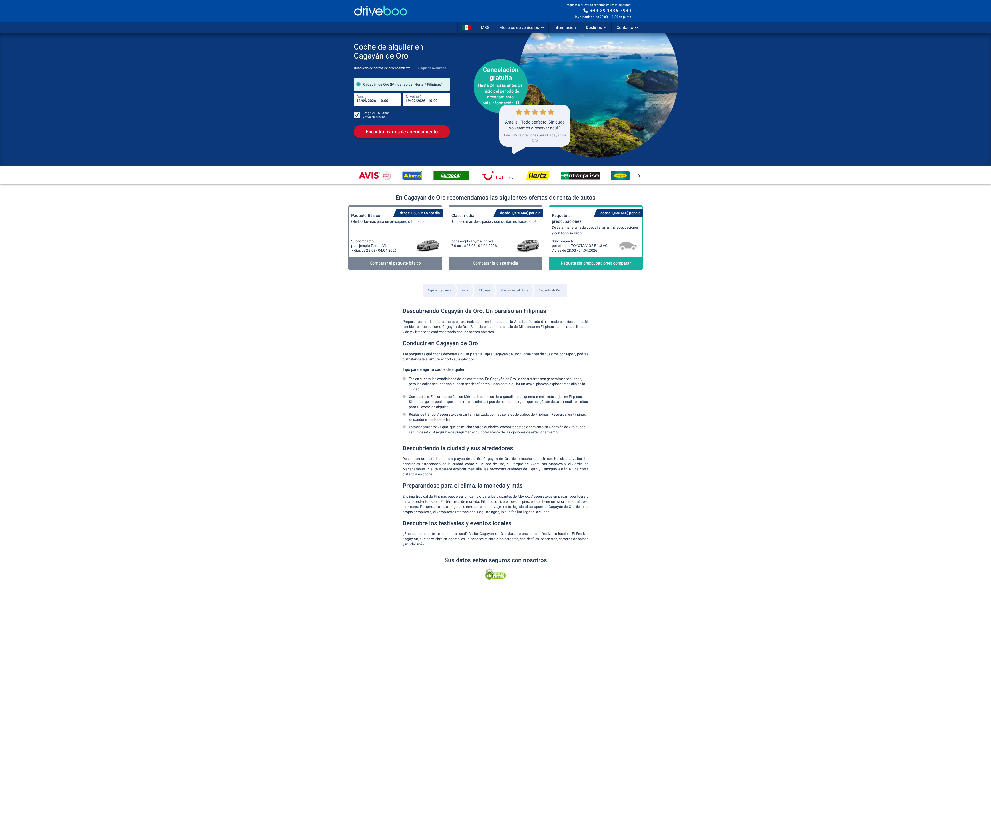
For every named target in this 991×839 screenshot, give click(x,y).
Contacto (625, 27)
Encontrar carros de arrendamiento (402, 131)
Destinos (594, 27)
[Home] (380, 11)
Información (565, 27)
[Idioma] (467, 27)
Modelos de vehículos (519, 27)
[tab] (382, 66)
